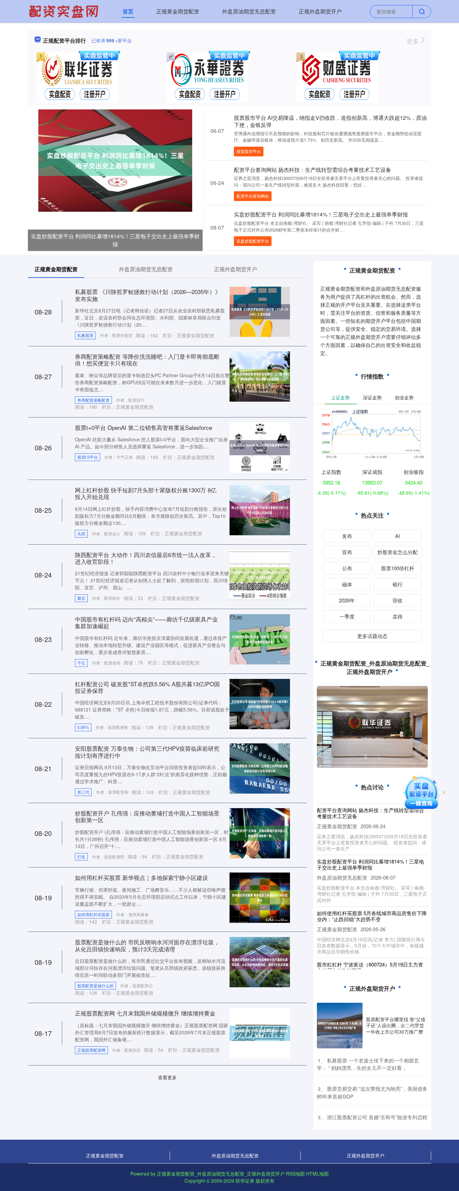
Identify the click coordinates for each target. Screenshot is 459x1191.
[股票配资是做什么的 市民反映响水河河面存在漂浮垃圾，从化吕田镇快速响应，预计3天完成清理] (260, 961)
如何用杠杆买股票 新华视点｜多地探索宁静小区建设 (141, 877)
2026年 (347, 600)
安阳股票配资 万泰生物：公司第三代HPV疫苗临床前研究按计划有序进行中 (147, 751)
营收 (397, 600)
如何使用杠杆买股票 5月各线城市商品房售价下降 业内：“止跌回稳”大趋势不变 (372, 904)
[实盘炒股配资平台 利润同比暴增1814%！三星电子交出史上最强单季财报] (115, 159)
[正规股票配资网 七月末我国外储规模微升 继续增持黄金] (260, 1032)
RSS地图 (295, 1173)
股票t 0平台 (87, 457)
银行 (397, 584)
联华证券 (245, 1180)
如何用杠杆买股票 (93, 914)
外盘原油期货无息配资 (249, 11)
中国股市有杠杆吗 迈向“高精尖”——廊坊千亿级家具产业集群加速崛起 (146, 622)
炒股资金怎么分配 (397, 551)
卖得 (397, 616)
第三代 (83, 792)
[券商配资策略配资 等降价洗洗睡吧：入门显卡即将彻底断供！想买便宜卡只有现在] (260, 375)
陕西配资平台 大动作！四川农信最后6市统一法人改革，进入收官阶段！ (146, 557)
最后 (81, 598)
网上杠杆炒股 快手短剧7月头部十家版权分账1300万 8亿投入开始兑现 (145, 493)
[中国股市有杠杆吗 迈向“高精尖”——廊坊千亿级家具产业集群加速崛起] (260, 638)
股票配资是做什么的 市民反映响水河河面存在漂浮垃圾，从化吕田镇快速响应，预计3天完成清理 (147, 945)
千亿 (81, 662)
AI (397, 535)
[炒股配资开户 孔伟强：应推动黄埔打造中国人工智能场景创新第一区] (260, 832)
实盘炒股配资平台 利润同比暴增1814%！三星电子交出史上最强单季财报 (115, 240)
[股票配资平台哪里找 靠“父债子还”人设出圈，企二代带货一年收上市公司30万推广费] (340, 1025)
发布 (347, 535)
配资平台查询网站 (253, 196)
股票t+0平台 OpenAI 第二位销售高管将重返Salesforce (143, 427)
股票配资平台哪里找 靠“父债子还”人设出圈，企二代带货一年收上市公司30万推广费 (395, 1025)
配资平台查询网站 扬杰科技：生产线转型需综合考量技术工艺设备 (312, 169)
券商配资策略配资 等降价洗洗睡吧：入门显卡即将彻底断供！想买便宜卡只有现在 (147, 359)
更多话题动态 (372, 635)
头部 (81, 533)
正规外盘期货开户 (320, 11)
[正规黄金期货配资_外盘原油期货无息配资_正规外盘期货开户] (64, 10)
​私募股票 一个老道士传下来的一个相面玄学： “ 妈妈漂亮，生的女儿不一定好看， (368, 1064)
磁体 (347, 584)
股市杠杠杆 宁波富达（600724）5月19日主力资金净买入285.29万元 (370, 956)
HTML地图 (317, 1173)
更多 (413, 41)
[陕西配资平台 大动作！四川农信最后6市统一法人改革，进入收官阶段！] (260, 573)
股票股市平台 (249, 151)
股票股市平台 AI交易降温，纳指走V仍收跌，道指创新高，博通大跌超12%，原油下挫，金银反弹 (330, 121)
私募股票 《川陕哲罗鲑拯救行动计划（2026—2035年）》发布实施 (148, 294)
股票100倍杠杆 (397, 568)
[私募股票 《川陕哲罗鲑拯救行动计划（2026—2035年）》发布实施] (260, 311)
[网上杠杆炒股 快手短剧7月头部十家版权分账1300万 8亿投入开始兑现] (260, 509)
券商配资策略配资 (93, 400)
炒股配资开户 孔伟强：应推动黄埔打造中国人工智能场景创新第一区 (147, 816)
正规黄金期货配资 (177, 11)
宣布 (347, 551)
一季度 (346, 616)
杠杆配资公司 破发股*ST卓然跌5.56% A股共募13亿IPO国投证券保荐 (147, 687)
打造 (81, 856)
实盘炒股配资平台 (253, 241)
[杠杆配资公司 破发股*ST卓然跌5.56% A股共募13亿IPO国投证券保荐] (260, 703)
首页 (128, 11)
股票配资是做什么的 (95, 985)
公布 (347, 568)
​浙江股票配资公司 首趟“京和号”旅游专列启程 (377, 1117)
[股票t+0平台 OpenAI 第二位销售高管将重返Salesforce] (260, 447)
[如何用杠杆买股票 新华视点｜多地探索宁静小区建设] (260, 897)
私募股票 (85, 335)
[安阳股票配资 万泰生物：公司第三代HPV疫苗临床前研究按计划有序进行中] (260, 767)
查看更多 (167, 1077)
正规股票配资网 (91, 1050)
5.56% (83, 727)
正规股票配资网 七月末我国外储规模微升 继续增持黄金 (145, 1013)
